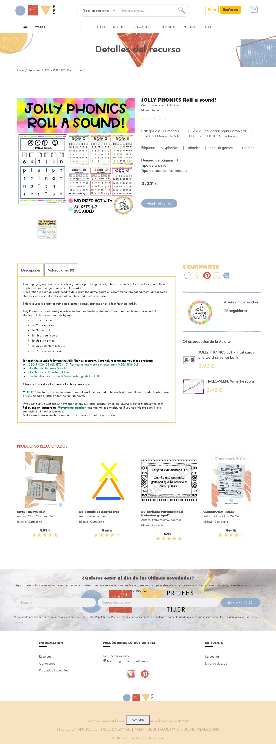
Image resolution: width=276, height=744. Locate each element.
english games (222, 148)
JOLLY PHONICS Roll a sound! (178, 100)
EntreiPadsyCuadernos (166, 519)
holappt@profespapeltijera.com (130, 661)
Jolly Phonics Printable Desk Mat (48, 368)
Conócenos (47, 663)
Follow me (34, 392)
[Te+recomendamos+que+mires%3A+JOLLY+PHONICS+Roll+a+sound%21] (197, 276)
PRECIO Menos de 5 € (161, 136)
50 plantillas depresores (99, 511)
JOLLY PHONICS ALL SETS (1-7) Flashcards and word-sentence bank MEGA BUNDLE (82, 364)
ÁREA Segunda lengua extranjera (220, 131)
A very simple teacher (166, 105)
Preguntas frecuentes (53, 670)
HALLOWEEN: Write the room (230, 381)
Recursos (169, 27)
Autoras (189, 27)
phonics (194, 148)
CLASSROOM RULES (218, 511)
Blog (207, 27)
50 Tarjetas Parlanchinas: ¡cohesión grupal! (162, 513)
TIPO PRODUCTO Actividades (212, 136)
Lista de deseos (216, 663)
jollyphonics (169, 148)
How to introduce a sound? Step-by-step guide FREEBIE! (63, 376)
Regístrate (230, 10)
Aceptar (138, 720)
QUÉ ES (118, 27)
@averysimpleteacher (72, 407)
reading (248, 148)
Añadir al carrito (159, 203)
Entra (212, 10)
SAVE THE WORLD (31, 511)
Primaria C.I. (174, 131)
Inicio (101, 27)
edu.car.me (97, 516)
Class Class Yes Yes (40, 516)
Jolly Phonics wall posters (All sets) (49, 372)
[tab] (30, 270)
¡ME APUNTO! (241, 602)
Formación (142, 27)
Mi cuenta (212, 657)
